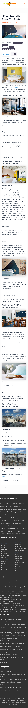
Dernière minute (4, 627)
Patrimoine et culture (12, 638)
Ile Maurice (3, 520)
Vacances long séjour (6, 646)
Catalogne (9, 509)
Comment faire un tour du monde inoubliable (13, 611)
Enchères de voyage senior (18, 627)
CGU (18, 702)
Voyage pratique (5, 690)
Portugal (2, 528)
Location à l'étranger (16, 635)
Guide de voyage (20, 679)
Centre (3, 563)
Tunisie (23, 534)
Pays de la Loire (6, 570)
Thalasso (2, 685)
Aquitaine (18, 546)
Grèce (12, 518)
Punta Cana (3, 531)
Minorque (17, 526)
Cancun (21, 506)
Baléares (15, 503)
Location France (4, 635)
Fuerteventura (15, 515)
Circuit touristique (17, 622)
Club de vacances (4, 624)
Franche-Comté (19, 562)
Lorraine (17, 565)
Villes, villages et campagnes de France (11, 687)
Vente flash (17, 646)
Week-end (5, 44)
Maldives (2, 523)
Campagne (3, 619)
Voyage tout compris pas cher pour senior (11, 658)
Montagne (3, 638)
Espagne (22, 512)
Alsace (17, 554)
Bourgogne (18, 556)
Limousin (18, 544)
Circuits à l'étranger (5, 622)
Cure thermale (21, 624)
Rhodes (10, 531)
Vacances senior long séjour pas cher (11, 603)
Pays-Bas (23, 526)
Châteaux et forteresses (14, 619)
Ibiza (23, 518)
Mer (24, 635)
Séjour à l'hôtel (4, 643)
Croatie (2, 512)
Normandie (4, 568)
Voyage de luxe (17, 649)
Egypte (16, 512)
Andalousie (8, 503)
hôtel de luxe (14, 87)
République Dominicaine (7, 534)
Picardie (17, 571)
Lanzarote (14, 520)
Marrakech (18, 523)
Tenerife (17, 534)
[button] (4, 32)
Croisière (13, 624)
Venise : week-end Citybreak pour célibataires (13, 609)
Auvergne (4, 545)
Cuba (11, 512)
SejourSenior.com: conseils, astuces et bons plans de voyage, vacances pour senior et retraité (14, 700)
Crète (7, 512)
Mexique (10, 526)
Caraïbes (2, 509)
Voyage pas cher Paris (8, 49)
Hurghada (17, 518)
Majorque (21, 520)
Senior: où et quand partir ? (14, 682)
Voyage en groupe (5, 652)
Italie (8, 520)
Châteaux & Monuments (6, 671)
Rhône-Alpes (16, 531)
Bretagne (8, 506)
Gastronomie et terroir (17, 630)
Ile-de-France (5, 566)
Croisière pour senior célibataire (9, 581)
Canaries (15, 506)
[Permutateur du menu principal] (24, 4)
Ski (17, 641)
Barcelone (22, 503)
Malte (8, 523)
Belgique (2, 506)
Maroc (12, 523)
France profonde (17, 42)
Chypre (15, 509)
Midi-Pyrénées (19, 550)
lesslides (2, 682)
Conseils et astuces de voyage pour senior (12, 675)
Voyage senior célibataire (8, 654)
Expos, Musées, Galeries (7, 679)
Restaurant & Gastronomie (7, 641)
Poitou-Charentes (20, 548)
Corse (24, 509)
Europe (2, 515)
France (11, 47)
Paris (3, 476)
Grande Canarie (4, 518)
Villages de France (5, 649)
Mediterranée (3, 526)
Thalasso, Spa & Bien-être (19, 643)
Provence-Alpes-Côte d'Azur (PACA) (16, 528)
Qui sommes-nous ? (16, 704)
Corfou (20, 509)
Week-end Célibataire (18, 690)
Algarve (2, 503)
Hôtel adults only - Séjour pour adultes (13, 633)
